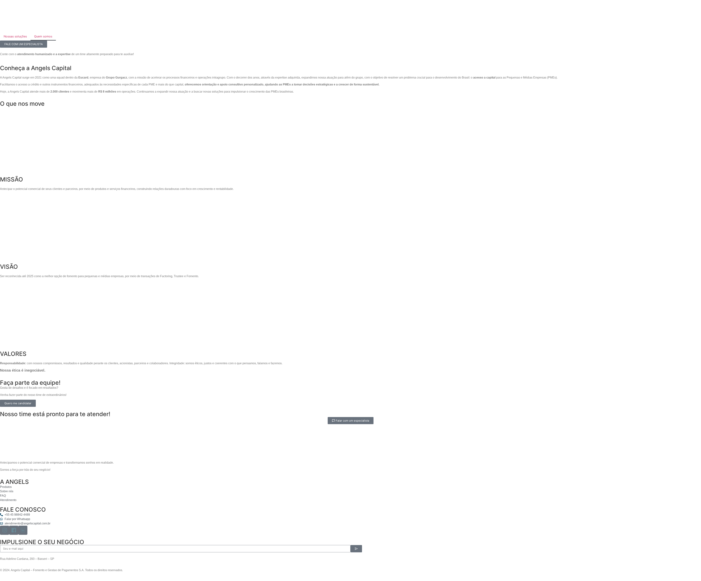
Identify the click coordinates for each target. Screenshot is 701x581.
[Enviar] (356, 548)
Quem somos (43, 36)
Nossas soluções (15, 36)
